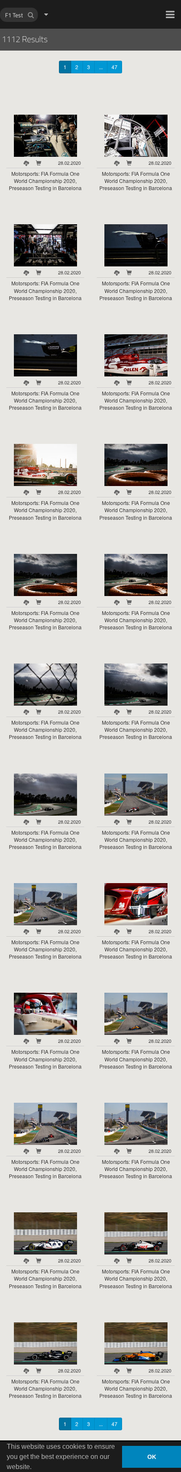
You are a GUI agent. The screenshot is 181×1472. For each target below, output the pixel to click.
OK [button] (151, 1456)
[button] (170, 14)
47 (114, 66)
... (101, 66)
